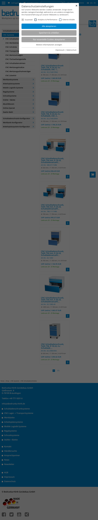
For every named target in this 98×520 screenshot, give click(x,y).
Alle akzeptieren (49, 26)
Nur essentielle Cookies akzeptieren (49, 39)
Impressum (60, 50)
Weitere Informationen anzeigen (49, 45)
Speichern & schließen (49, 32)
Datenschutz (71, 50)
